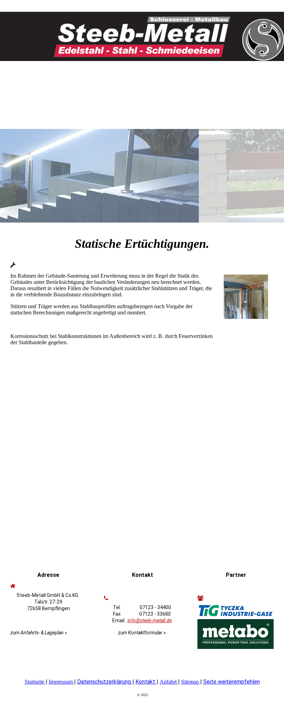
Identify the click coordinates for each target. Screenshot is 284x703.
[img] (142, 33)
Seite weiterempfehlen (231, 681)
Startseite (34, 682)
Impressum (61, 682)
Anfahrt (168, 682)
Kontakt (145, 681)
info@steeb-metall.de (149, 620)
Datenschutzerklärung (104, 681)
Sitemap (190, 682)
